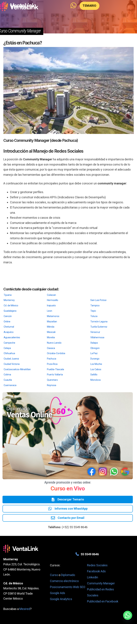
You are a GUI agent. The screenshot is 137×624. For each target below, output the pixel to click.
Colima (7, 374)
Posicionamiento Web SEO (67, 587)
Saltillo (93, 374)
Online (7, 321)
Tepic (93, 310)
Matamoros (53, 316)
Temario (89, 5)
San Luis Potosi (98, 300)
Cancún (8, 316)
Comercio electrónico (64, 581)
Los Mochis (96, 364)
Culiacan (51, 295)
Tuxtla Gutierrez (98, 326)
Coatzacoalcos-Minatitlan (17, 369)
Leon (49, 310)
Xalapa (94, 342)
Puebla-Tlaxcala (55, 369)
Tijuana (8, 295)
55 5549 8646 (90, 554)
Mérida (50, 326)
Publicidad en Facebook (102, 601)
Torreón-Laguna (98, 321)
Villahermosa (97, 337)
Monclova (95, 380)
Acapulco (9, 332)
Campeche (9, 342)
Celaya (7, 348)
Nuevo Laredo (54, 342)
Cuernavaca (10, 385)
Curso (54, 575)
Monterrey (9, 300)
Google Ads (57, 593)
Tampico (95, 305)
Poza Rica (52, 364)
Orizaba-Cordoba (56, 353)
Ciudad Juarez (11, 358)
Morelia (51, 337)
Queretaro (52, 380)
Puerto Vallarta (55, 374)
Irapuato (51, 305)
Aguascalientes (12, 337)
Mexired (24, 609)
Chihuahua (9, 353)
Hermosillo (52, 300)
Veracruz (95, 332)
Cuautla (8, 380)
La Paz (94, 353)
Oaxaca (51, 348)
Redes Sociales (97, 565)
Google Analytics (61, 599)
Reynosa (51, 385)
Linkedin (92, 577)
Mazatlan (52, 321)
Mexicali (51, 332)
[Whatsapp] (127, 615)
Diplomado (68, 575)
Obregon (95, 348)
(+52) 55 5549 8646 (75, 527)
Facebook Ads (96, 571)
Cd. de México (11, 305)
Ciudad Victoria (12, 364)
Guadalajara (10, 310)
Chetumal (9, 326)
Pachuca (51, 358)
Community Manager (101, 583)
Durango (94, 358)
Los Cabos (95, 369)
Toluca (93, 316)
